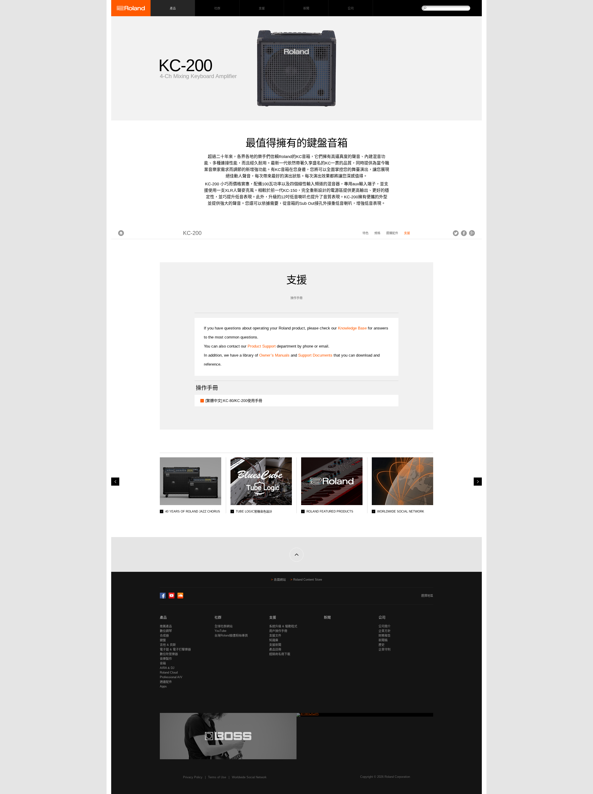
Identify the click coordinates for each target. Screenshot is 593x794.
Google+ (472, 233)
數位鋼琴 (166, 631)
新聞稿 (383, 640)
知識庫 (273, 640)
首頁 (121, 233)
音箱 (163, 663)
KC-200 (192, 233)
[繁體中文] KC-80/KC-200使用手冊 (233, 401)
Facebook (464, 233)
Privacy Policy (192, 777)
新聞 (306, 8)
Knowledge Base (352, 328)
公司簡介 (385, 626)
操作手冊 (296, 298)
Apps (163, 686)
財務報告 (385, 635)
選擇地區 (427, 595)
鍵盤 (163, 640)
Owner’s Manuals (275, 355)
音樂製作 (166, 658)
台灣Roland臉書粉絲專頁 (231, 635)
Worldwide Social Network (249, 777)
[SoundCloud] (180, 597)
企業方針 (385, 631)
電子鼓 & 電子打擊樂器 (175, 649)
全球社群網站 (223, 626)
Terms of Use (217, 777)
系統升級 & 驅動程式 (283, 626)
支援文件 (275, 635)
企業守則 (385, 649)
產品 (163, 617)
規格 (377, 233)
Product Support (262, 346)
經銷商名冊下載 (279, 654)
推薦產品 (166, 626)
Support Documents (315, 355)
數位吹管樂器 (169, 654)
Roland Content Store (307, 579)
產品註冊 (275, 649)
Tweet (456, 233)
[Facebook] (163, 597)
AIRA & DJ (167, 668)
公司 (350, 8)
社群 (217, 8)
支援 (262, 8)
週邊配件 (166, 681)
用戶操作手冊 (278, 631)
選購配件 (392, 233)
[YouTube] (171, 597)
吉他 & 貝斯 (168, 644)
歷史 (382, 644)
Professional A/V (171, 677)
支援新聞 (275, 644)
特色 (366, 233)
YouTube (220, 631)
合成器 (164, 635)
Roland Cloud (169, 672)
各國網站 (280, 579)
